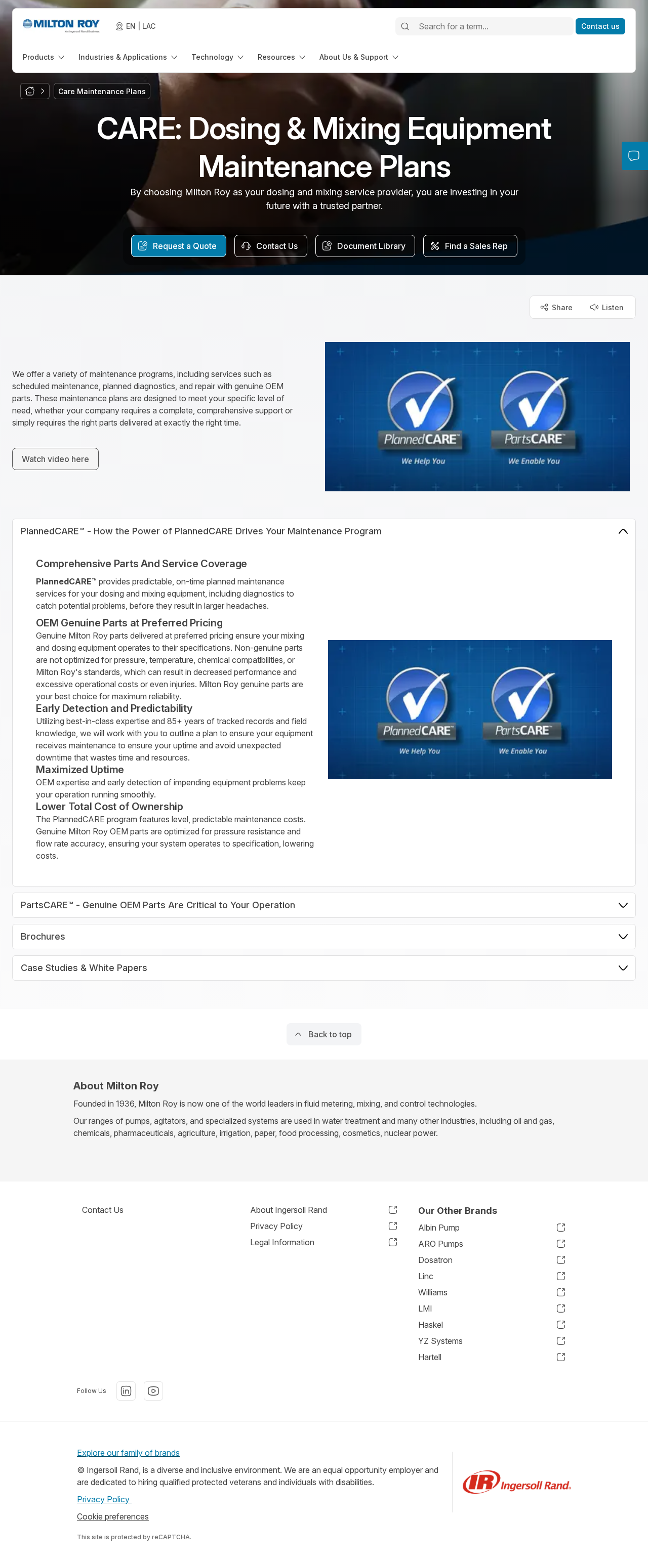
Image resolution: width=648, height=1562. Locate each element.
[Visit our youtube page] (153, 1391)
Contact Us (103, 1210)
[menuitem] (44, 57)
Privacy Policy (104, 1499)
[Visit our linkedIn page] (126, 1391)
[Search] (405, 26)
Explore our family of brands (128, 1453)
